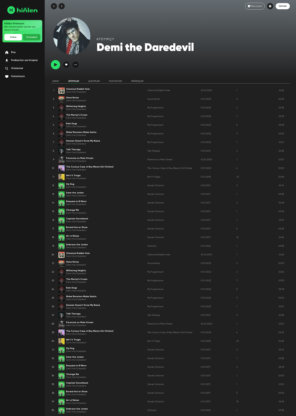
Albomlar (94, 81)
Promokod (31, 37)
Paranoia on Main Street (159, 160)
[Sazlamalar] (270, 6)
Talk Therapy (153, 151)
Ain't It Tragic (153, 177)
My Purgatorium (155, 108)
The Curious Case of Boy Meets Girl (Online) (169, 168)
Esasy (55, 81)
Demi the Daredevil (76, 92)
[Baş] (22, 10)
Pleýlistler (115, 81)
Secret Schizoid (155, 185)
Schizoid (151, 246)
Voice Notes (153, 99)
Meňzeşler (137, 81)
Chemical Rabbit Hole (158, 90)
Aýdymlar (73, 81)
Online (13, 37)
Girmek (283, 6)
